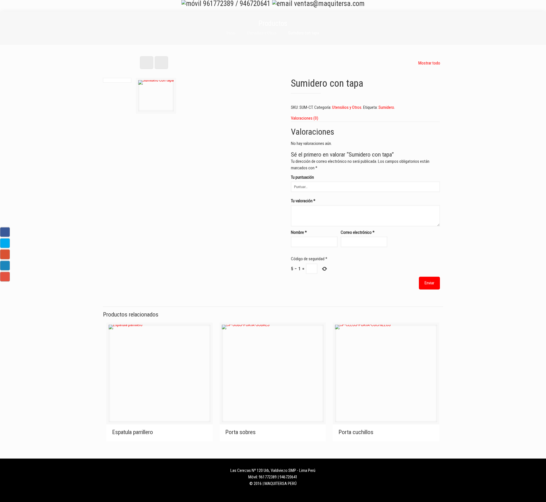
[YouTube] (285, 492)
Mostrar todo (429, 63)
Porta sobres (240, 432)
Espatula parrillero (132, 432)
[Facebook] (261, 492)
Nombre (299, 232)
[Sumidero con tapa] (156, 98)
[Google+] (269, 492)
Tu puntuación (302, 177)
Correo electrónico (358, 232)
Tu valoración (303, 200)
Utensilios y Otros (261, 33)
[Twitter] (277, 492)
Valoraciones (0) (304, 118)
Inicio (231, 33)
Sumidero (386, 107)
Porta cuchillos (355, 432)
